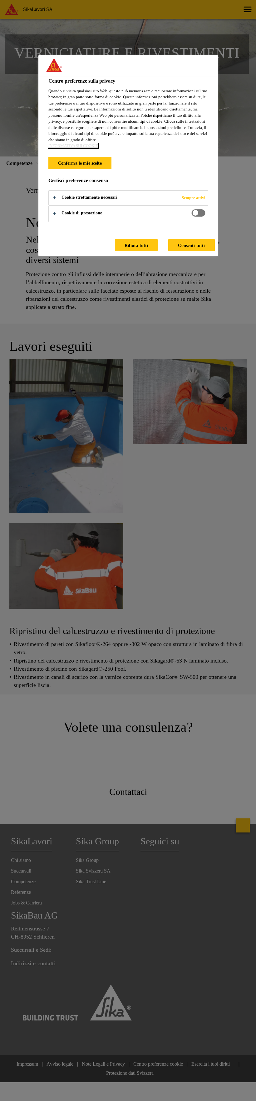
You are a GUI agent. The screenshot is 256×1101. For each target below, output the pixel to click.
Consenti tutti (191, 245)
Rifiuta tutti (136, 245)
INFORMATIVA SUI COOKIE (73, 145)
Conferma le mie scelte (80, 163)
